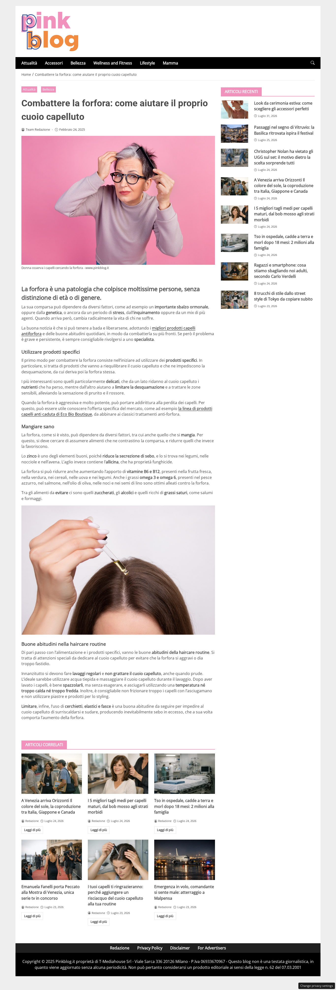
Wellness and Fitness (112, 63)
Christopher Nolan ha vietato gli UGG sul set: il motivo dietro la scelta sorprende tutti (283, 157)
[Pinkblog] (49, 31)
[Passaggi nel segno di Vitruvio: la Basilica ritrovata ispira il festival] (234, 134)
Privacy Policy (149, 948)
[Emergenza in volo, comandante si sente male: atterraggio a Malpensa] (184, 860)
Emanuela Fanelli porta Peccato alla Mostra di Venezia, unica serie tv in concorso (50, 892)
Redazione (119, 948)
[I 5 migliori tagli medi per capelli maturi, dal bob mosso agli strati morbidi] (118, 774)
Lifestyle (147, 63)
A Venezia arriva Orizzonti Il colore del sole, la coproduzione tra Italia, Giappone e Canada (51, 806)
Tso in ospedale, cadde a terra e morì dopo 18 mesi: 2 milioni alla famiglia (184, 806)
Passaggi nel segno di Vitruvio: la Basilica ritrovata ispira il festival (284, 130)
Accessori (54, 63)
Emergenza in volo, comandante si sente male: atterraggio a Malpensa (184, 892)
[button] (313, 63)
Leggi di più (32, 830)
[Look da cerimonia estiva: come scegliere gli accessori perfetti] (234, 109)
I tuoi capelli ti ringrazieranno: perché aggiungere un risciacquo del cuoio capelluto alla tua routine (115, 895)
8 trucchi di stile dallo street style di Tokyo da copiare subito (283, 296)
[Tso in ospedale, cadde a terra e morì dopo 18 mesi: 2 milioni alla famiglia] (184, 774)
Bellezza (78, 63)
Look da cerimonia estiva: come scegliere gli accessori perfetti (283, 105)
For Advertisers (212, 948)
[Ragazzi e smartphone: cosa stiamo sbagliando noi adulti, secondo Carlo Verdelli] (234, 271)
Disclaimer (180, 948)
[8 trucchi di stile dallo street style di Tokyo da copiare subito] (234, 300)
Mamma (170, 63)
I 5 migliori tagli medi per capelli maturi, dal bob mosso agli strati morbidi (118, 806)
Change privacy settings (316, 986)
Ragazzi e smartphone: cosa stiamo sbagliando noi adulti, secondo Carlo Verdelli (281, 270)
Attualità (29, 63)
